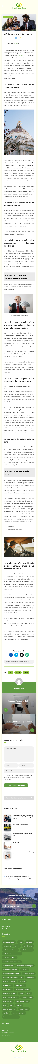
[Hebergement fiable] (19, 1058)
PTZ (4, 1005)
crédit (26, 672)
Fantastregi (19, 688)
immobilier (30, 977)
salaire (5, 1013)
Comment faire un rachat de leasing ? (23, 852)
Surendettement (18, 1013)
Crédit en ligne (26, 950)
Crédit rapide (8, 966)
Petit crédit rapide (22, 989)
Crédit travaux (29, 974)
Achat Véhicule (8, 942)
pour (21, 993)
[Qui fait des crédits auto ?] (7, 827)
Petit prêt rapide (9, 993)
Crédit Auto (28, 946)
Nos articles (6, 1035)
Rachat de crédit (9, 1009)
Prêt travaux (7, 1001)
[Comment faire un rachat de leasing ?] (7, 855)
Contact (5, 1030)
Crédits (24, 970)
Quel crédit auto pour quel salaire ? (23, 842)
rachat (19, 1005)
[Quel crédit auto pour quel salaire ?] (7, 845)
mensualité (7, 985)
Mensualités (20, 985)
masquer (15, 43)
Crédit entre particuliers (12, 954)
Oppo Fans (6, 929)
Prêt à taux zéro (22, 1001)
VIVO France (6, 926)
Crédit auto (8, 17)
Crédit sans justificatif (11, 974)
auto (10, 672)
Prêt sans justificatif (10, 997)
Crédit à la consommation (12, 977)
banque (18, 672)
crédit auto (21, 55)
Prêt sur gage (27, 997)
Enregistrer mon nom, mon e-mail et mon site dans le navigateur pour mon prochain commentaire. (18, 778)
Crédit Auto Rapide (10, 950)
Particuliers (7, 989)
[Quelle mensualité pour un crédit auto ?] (7, 836)
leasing (22, 981)
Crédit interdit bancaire (11, 962)
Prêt (28, 993)
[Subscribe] (34, 906)
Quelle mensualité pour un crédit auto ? (22, 834)
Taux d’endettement (10, 1017)
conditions (7, 946)
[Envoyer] (31, 798)
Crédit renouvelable (10, 970)
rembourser (24, 1009)
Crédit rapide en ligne (25, 966)
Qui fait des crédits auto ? (20, 824)
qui (11, 1005)
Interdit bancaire (9, 981)
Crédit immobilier (9, 958)
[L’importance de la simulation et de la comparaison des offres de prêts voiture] (7, 818)
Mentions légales (8, 1032)
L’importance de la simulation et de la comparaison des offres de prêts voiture (23, 817)
